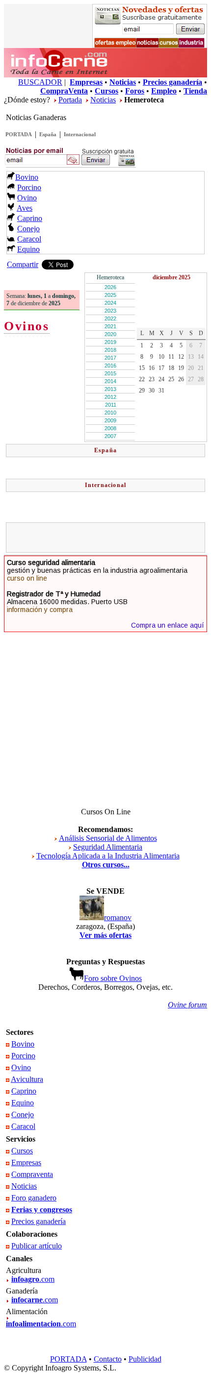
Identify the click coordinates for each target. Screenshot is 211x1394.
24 (161, 379)
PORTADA (18, 134)
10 (161, 356)
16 (152, 368)
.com (32, 1279)
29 (142, 390)
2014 (110, 381)
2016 (110, 365)
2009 (110, 420)
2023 (110, 311)
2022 (110, 318)
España (47, 134)
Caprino (29, 218)
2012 (110, 397)
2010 (110, 413)
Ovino (27, 198)
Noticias (103, 100)
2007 (110, 436)
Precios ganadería (38, 1221)
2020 (110, 334)
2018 (110, 350)
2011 (110, 405)
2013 (110, 389)
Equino (28, 249)
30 (152, 390)
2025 (110, 295)
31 (161, 390)
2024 (110, 303)
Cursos (22, 1151)
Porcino (29, 187)
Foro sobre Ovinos (113, 978)
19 (181, 368)
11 (171, 356)
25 (171, 379)
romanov (118, 917)
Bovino (26, 177)
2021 (110, 326)
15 (142, 368)
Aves (24, 208)
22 (142, 379)
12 (181, 356)
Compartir (22, 264)
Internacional (80, 134)
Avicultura (27, 1079)
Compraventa (32, 1174)
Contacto (108, 1359)
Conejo (28, 228)
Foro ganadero (33, 1198)
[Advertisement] (110, 537)
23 (152, 379)
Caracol (29, 239)
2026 (110, 287)
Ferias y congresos (41, 1209)
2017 (110, 358)
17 (161, 368)
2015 (110, 373)
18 (171, 368)
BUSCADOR (40, 82)
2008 (110, 428)
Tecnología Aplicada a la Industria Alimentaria (108, 856)
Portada (70, 100)
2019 (110, 342)
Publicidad (145, 1359)
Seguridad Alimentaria (107, 847)
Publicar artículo (36, 1246)
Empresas (26, 1162)
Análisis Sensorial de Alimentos (108, 838)
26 (181, 379)
